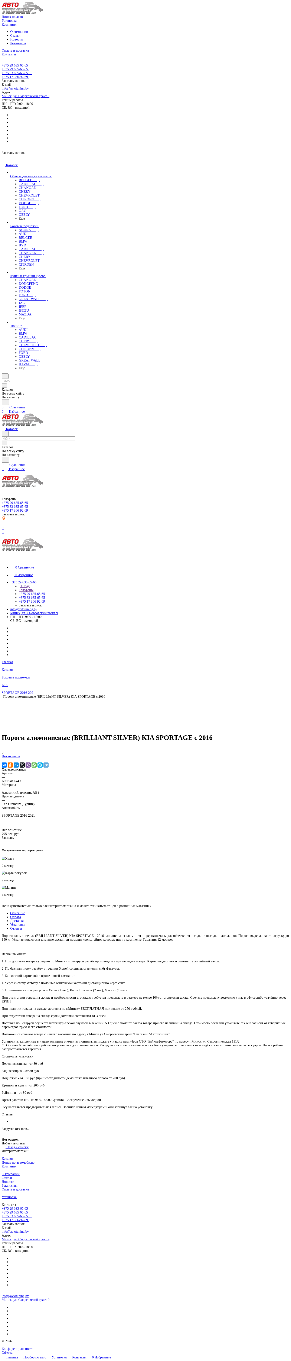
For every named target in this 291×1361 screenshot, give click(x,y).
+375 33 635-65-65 (15, 73)
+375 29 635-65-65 (15, 65)
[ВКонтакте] (4, 765)
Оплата (15, 917)
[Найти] (5, 402)
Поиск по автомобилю (18, 1162)
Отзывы (16, 928)
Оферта (7, 1352)
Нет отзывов (11, 756)
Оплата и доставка (15, 1189)
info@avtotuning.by (15, 88)
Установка (17, 924)
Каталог (7, 1158)
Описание (17, 913)
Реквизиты (18, 43)
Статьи (15, 35)
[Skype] (40, 765)
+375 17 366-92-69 (15, 77)
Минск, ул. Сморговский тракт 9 (25, 96)
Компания (9, 1166)
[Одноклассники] (10, 765)
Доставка (17, 921)
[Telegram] (46, 765)
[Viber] (28, 765)
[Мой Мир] (16, 765)
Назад (25, 586)
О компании (19, 31)
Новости (16, 39)
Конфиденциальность (17, 1349)
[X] (22, 765)
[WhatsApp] (34, 765)
